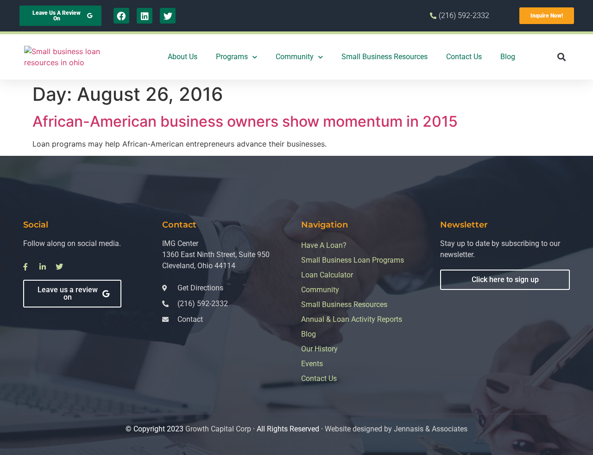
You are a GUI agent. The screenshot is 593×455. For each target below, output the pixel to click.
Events (312, 363)
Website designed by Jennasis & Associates (396, 428)
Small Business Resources (384, 56)
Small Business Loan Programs (352, 260)
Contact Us (464, 56)
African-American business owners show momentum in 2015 (245, 121)
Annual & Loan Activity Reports (351, 319)
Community (295, 56)
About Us (182, 56)
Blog (507, 56)
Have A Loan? (324, 245)
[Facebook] (121, 16)
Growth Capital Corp (218, 428)
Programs (232, 56)
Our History (319, 348)
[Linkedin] (144, 16)
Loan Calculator (327, 275)
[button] (561, 57)
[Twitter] (168, 16)
